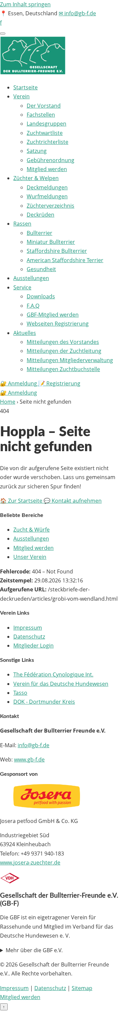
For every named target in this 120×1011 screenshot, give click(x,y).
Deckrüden (40, 214)
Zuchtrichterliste (47, 142)
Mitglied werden (47, 169)
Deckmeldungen (47, 187)
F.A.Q (33, 305)
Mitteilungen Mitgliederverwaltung (70, 360)
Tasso (20, 692)
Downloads (41, 296)
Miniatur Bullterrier (51, 242)
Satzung (37, 150)
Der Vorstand (44, 105)
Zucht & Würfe (31, 529)
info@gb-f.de (33, 745)
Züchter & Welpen (36, 178)
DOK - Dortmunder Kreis (44, 701)
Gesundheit (41, 269)
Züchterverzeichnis (50, 205)
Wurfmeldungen (47, 196)
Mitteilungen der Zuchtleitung (64, 350)
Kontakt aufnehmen (73, 500)
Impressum (27, 627)
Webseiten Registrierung (58, 323)
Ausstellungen (31, 278)
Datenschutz (29, 636)
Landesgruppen (46, 123)
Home (7, 401)
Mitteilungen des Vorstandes (63, 342)
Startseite (25, 87)
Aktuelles (24, 333)
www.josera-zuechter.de (30, 862)
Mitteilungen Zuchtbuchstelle (63, 369)
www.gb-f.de (29, 759)
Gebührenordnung (50, 160)
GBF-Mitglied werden (53, 314)
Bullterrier (39, 233)
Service (22, 287)
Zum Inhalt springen (25, 4)
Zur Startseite (22, 500)
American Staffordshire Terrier (65, 260)
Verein (21, 96)
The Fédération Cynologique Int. (53, 674)
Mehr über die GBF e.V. (34, 950)
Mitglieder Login (33, 645)
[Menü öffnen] (2, 34)
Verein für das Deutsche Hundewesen (60, 683)
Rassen (22, 223)
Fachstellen (41, 114)
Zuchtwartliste (45, 133)
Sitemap (82, 988)
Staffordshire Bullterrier (57, 250)
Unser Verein (29, 556)
